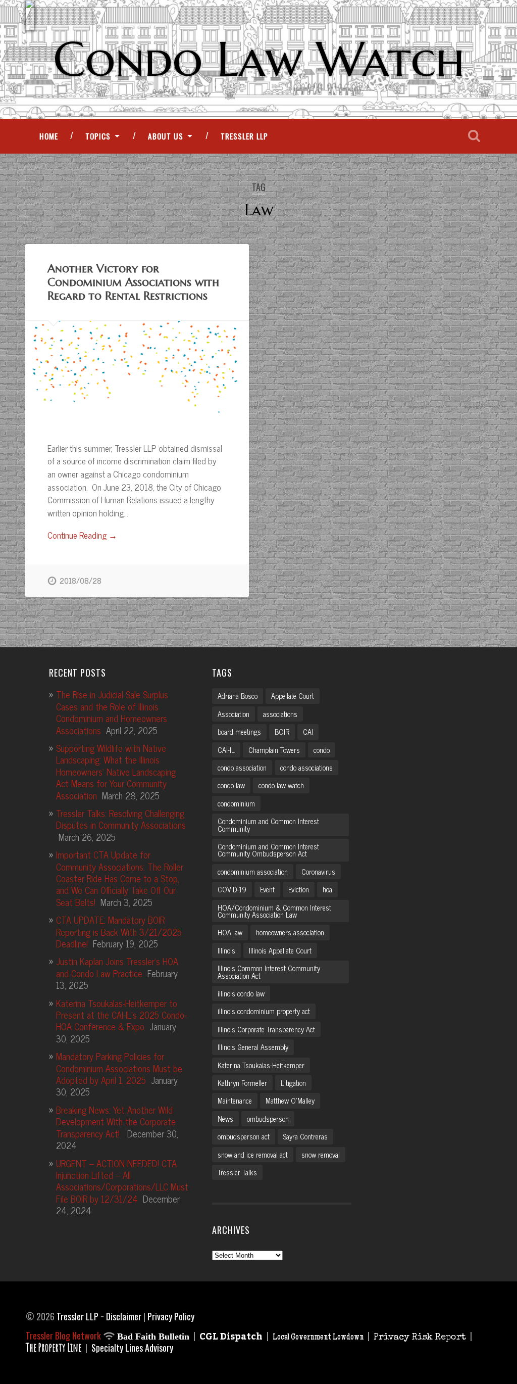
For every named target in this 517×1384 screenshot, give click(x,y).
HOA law (230, 932)
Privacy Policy (170, 1316)
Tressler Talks (237, 1172)
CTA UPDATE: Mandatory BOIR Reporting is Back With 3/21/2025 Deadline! (119, 931)
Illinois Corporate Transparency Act (266, 1029)
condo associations (306, 767)
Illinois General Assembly (253, 1047)
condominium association (253, 872)
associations (280, 714)
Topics (98, 135)
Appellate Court (292, 696)
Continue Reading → (82, 535)
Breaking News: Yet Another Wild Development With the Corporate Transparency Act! (116, 1121)
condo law (231, 785)
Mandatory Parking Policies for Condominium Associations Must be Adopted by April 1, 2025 (119, 1067)
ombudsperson (268, 1119)
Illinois (226, 950)
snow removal (320, 1155)
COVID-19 (232, 889)
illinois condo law (241, 993)
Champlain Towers (274, 750)
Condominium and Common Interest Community (268, 824)
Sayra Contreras (305, 1136)
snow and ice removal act (253, 1155)
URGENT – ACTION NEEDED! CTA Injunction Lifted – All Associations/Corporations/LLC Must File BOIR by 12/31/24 (122, 1181)
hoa (327, 889)
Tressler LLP (244, 135)
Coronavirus (318, 872)
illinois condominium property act (264, 1011)
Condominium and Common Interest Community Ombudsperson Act (268, 850)
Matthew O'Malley (290, 1100)
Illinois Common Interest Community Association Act (269, 971)
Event (267, 889)
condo (322, 750)
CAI (308, 732)
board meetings (239, 732)
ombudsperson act (244, 1136)
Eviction (298, 889)
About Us (165, 135)
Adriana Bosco (237, 696)
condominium (236, 803)
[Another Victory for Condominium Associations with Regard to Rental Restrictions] (137, 370)
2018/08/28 (80, 581)
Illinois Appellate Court (280, 950)
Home (48, 135)
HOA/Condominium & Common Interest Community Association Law (274, 911)
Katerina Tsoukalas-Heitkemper (261, 1065)
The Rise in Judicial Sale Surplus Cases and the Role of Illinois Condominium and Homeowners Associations (112, 712)
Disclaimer (123, 1316)
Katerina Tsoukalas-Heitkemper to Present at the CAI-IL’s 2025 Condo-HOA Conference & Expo (121, 1014)
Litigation (293, 1083)
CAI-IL (226, 750)
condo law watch (281, 785)
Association (233, 714)
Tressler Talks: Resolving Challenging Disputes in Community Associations (121, 818)
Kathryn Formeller (242, 1083)
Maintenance (235, 1100)
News (225, 1119)
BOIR (282, 732)
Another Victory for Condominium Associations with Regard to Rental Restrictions (133, 282)
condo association (242, 767)
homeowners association (290, 932)
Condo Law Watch (258, 59)
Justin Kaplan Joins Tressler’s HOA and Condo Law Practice (117, 966)
